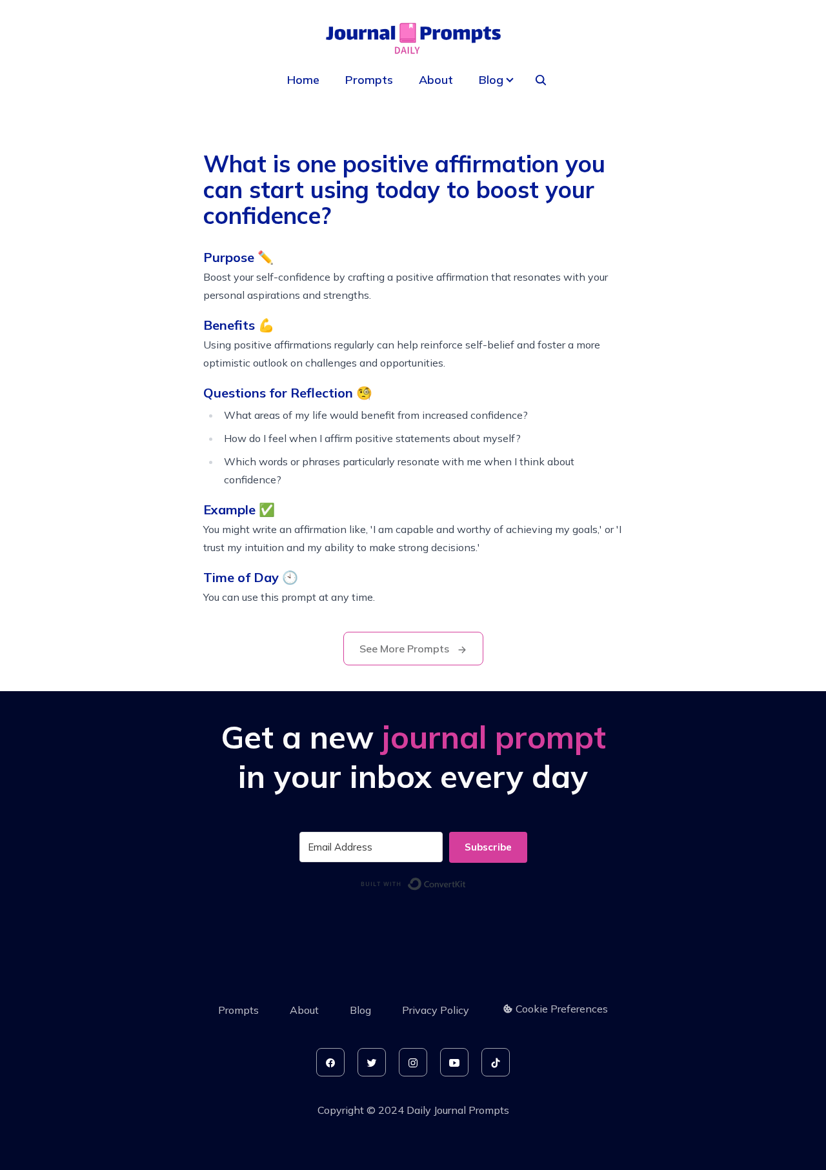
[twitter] (372, 1062)
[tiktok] (495, 1062)
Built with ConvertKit (466, 881)
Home (303, 79)
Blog (360, 1010)
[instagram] (413, 1062)
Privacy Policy (435, 1010)
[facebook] (330, 1062)
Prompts (369, 79)
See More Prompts (405, 648)
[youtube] (454, 1062)
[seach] (540, 80)
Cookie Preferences (562, 1008)
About (436, 79)
